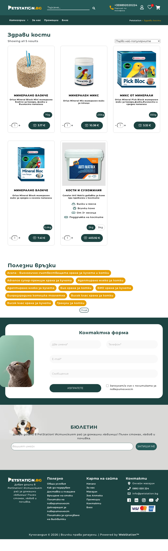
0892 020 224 (140, 488)
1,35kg (100, 114)
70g (47, 114)
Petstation (135, 20)
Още (84, 310)
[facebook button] (129, 500)
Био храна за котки (76, 288)
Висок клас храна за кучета (29, 303)
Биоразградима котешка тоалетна (36, 295)
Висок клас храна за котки (92, 295)
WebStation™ (129, 534)
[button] (93, 8)
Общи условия (56, 483)
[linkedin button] (136, 500)
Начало (91, 483)
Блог (65, 20)
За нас (36, 20)
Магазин (91, 491)
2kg (91, 227)
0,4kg (48, 227)
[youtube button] (151, 500)
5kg (100, 227)
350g (153, 114)
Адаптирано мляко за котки (101, 280)
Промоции (51, 20)
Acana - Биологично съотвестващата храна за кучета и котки (58, 272)
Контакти (93, 503)
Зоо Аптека (94, 495)
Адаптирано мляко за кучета (30, 288)
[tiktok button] (157, 500)
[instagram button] (144, 500)
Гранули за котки (70, 303)
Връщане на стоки (60, 495)
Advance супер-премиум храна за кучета (39, 280)
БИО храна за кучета (114, 288)
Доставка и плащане (61, 491)
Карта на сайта (102, 478)
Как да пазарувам (58, 487)
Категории (17, 20)
